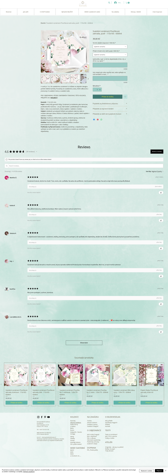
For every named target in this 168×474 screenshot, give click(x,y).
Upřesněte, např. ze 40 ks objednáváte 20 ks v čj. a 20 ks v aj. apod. (109, 60)
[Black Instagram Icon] (38, 417)
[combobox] (110, 46)
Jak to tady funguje (93, 434)
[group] (84, 384)
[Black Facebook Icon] (41, 417)
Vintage (72, 434)
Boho (72, 428)
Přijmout (159, 471)
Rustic (72, 430)
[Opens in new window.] (8, 179)
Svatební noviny (92, 424)
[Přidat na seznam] (125, 97)
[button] (128, 3)
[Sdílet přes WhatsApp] (101, 119)
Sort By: (148, 171)
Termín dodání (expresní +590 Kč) (104, 43)
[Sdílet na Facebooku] (94, 119)
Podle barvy (74, 424)
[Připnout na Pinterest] (98, 119)
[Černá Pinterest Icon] (45, 417)
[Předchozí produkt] (1, 384)
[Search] (109, 3)
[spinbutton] (97, 89)
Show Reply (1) (32, 186)
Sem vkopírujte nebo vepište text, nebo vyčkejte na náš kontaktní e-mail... (109, 73)
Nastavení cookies (146, 471)
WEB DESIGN (40, 432)
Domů (43, 23)
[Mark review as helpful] (161, 192)
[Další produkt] (167, 384)
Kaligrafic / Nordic (76, 432)
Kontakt (107, 426)
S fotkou (73, 426)
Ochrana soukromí (29, 472)
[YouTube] (48, 417)
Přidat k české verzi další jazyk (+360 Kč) (106, 51)
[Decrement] (94, 89)
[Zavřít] (165, 470)
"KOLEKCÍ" (54, 98)
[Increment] (100, 89)
